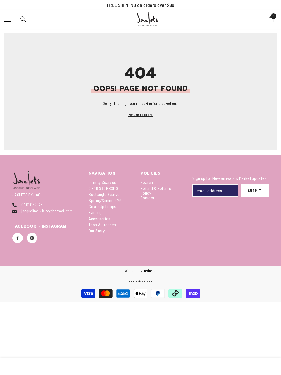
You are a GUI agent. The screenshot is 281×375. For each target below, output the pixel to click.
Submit (255, 190)
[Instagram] (32, 238)
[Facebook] (17, 238)
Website (131, 270)
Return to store (140, 114)
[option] (140, 5)
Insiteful (149, 270)
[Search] (23, 19)
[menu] (7, 19)
